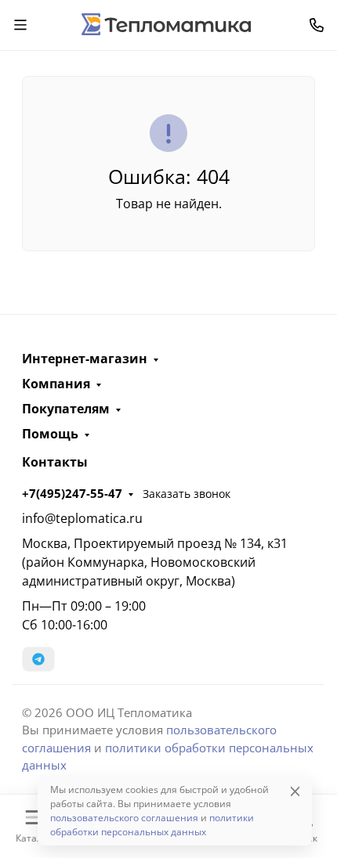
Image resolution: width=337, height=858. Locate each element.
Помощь (50, 433)
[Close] (295, 791)
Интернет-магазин (84, 358)
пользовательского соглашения (124, 817)
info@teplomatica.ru (82, 518)
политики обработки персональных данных (152, 824)
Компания (56, 383)
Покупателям (66, 408)
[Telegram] (38, 659)
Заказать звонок (186, 493)
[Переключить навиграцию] (20, 25)
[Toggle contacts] (317, 25)
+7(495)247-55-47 (72, 493)
